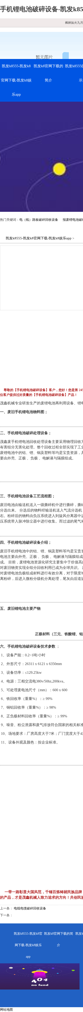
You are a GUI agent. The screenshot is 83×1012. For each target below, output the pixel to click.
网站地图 (6, 1009)
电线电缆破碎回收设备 (30, 908)
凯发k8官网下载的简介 (48, 73)
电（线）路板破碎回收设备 (38, 219)
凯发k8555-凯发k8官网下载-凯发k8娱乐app (16, 80)
